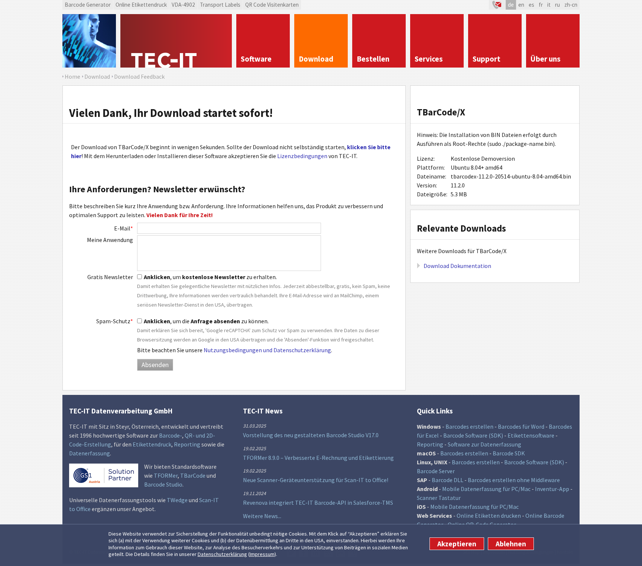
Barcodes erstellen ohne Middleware (514, 480)
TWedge (177, 500)
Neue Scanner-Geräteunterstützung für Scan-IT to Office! (315, 480)
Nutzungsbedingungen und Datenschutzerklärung (267, 350)
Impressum (262, 554)
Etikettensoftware (531, 435)
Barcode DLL (447, 480)
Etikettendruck (152, 444)
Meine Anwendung (110, 239)
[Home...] (176, 41)
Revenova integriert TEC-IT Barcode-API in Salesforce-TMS (318, 502)
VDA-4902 (183, 4)
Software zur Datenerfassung (484, 444)
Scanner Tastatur (439, 497)
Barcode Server (436, 471)
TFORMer (166, 475)
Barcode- (170, 435)
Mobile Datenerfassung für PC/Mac (486, 489)
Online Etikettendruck (141, 4)
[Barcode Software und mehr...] (89, 41)
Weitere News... (262, 516)
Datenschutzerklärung (222, 554)
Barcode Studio (163, 484)
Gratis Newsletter (110, 277)
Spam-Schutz (114, 321)
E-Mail (123, 228)
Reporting (187, 444)
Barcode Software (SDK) (473, 435)
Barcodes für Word (521, 426)
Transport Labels (220, 4)
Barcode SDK (509, 453)
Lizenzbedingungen (302, 156)
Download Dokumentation (457, 265)
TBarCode (192, 475)
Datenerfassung (89, 453)
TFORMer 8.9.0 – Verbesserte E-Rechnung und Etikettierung (318, 457)
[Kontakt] (497, 5)
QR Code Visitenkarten (272, 4)
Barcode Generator (88, 4)
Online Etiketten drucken (489, 515)
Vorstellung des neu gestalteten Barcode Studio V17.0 (311, 435)
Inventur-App (552, 489)
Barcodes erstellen (469, 426)
